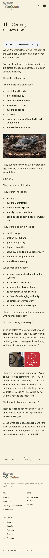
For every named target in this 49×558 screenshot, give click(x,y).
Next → (42, 460)
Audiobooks (8, 510)
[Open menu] (44, 5)
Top (26, 460)
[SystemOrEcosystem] (11, 6)
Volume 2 (7, 501)
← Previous (8, 460)
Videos (30, 504)
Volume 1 (6, 497)
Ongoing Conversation (12, 505)
